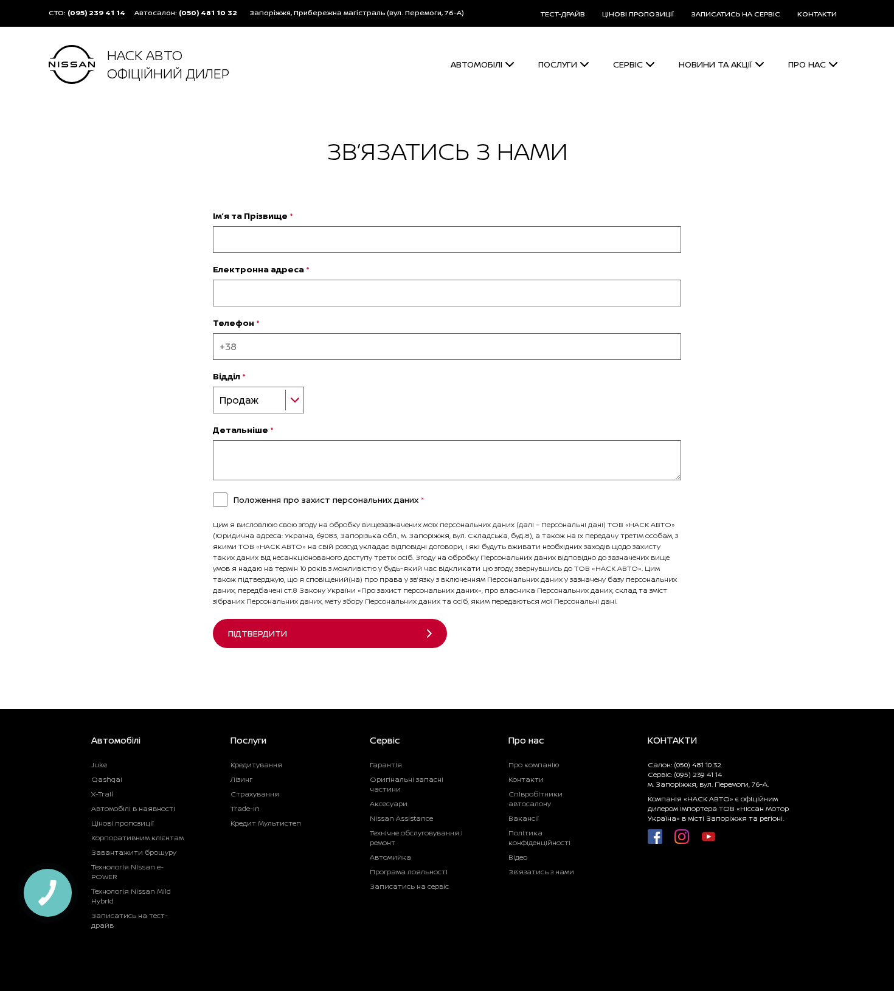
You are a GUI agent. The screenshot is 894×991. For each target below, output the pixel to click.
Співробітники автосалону (535, 799)
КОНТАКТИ (817, 14)
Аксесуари (388, 803)
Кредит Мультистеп (265, 823)
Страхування (254, 794)
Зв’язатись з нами (541, 871)
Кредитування (256, 764)
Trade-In (245, 808)
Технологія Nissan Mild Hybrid (131, 896)
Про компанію (533, 764)
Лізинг (241, 779)
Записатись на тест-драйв (129, 920)
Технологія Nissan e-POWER (127, 872)
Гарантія (386, 764)
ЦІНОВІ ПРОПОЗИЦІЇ (638, 14)
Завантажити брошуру (133, 852)
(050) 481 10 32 (208, 12)
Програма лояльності (409, 871)
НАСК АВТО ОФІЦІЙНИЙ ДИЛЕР (168, 64)
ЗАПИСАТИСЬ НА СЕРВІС (735, 14)
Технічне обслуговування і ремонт (416, 837)
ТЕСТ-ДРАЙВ (563, 14)
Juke (99, 764)
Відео (517, 857)
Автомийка (390, 857)
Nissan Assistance (401, 818)
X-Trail (102, 794)
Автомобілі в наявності (133, 808)
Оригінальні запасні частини (406, 784)
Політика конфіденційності (539, 837)
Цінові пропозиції (122, 823)
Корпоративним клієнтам (137, 837)
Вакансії (523, 818)
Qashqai (106, 779)
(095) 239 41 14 (96, 12)
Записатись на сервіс (409, 886)
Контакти (526, 779)
